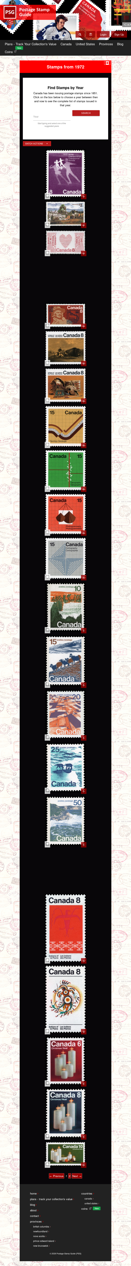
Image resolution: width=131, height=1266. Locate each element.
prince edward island (43, 1240)
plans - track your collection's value (51, 1199)
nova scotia (39, 1236)
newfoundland (40, 1231)
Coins (11, 51)
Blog (120, 44)
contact (34, 1216)
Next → (76, 1176)
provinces (36, 1221)
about (33, 1210)
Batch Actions (34, 143)
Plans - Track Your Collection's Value (30, 44)
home (33, 1193)
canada (88, 1198)
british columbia (41, 1226)
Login (103, 34)
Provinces (106, 44)
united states (91, 1203)
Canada (66, 44)
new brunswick (40, 1245)
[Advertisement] (65, 279)
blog (32, 1205)
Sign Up (119, 34)
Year (36, 116)
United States (85, 44)
